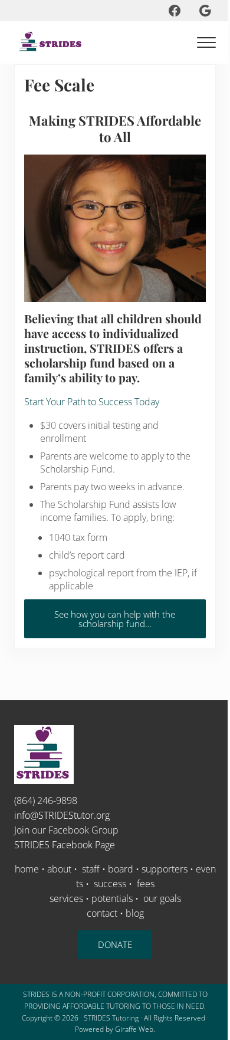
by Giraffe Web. (130, 1029)
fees (146, 883)
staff (91, 868)
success (108, 883)
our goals (162, 898)
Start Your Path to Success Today (91, 401)
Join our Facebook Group (66, 830)
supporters (165, 868)
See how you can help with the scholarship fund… (114, 619)
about (59, 868)
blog (135, 913)
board (120, 868)
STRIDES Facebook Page (64, 844)
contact (102, 913)
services (66, 898)
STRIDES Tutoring (111, 1018)
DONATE (115, 944)
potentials (112, 898)
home (27, 868)
